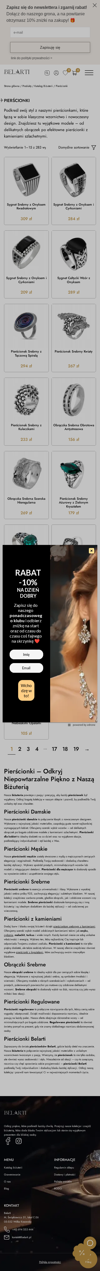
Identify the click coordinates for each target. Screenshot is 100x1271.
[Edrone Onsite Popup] (50, 635)
